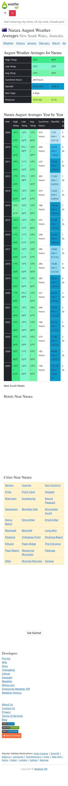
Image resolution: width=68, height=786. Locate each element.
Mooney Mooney (32, 561)
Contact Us (8, 708)
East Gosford (53, 485)
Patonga (50, 550)
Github (6, 673)
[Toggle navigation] (64, 5)
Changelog (8, 670)
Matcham (10, 498)
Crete (46, 756)
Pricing (6, 658)
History (20, 43)
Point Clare (28, 492)
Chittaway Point (31, 537)
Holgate (49, 492)
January (31, 43)
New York (57, 756)
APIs (4, 662)
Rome (5, 760)
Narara (9, 485)
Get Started (34, 633)
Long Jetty (51, 530)
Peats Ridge (29, 544)
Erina (8, 492)
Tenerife (54, 753)
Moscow (44, 760)
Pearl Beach (12, 550)
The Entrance (53, 544)
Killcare (9, 544)
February (44, 43)
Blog (4, 719)
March (56, 43)
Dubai (13, 760)
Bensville (27, 530)
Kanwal (49, 561)
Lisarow (26, 485)
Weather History (12, 692)
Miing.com (8, 685)
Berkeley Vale (30, 509)
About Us (7, 704)
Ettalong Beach (54, 537)
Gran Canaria (41, 753)
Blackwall (10, 530)
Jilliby (8, 561)
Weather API (40, 768)
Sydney (33, 760)
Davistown (11, 509)
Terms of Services (12, 716)
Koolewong (28, 498)
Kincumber (28, 520)
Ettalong (10, 537)
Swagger (7, 677)
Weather (8, 43)
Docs (5, 666)
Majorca (6, 756)
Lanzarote (18, 756)
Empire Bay (51, 520)
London (23, 760)
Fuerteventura (33, 756)
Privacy (6, 712)
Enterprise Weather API (16, 689)
